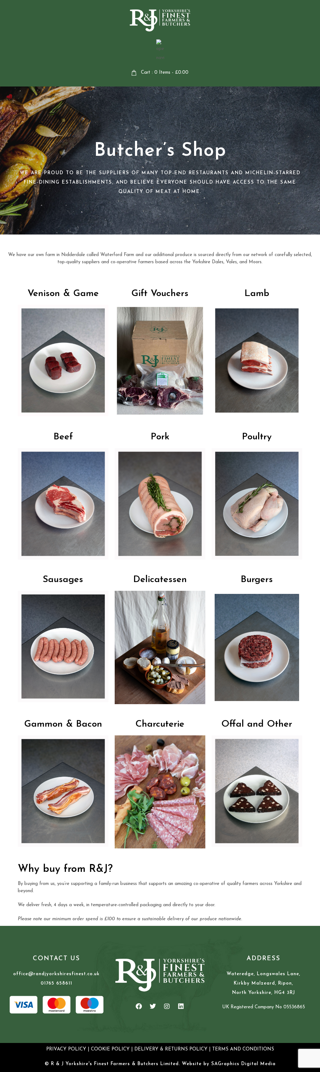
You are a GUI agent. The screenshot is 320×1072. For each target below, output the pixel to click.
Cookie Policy (110, 1049)
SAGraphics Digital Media (243, 1064)
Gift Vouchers (159, 294)
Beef (63, 437)
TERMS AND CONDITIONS (243, 1049)
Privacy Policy (66, 1049)
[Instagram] (167, 1006)
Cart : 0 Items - (164, 72)
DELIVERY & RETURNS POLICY (171, 1049)
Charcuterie (159, 724)
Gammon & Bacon (63, 724)
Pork (160, 437)
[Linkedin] (181, 1006)
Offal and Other (256, 724)
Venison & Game (63, 294)
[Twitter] (153, 1006)
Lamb (256, 294)
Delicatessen (160, 580)
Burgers (257, 580)
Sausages (63, 580)
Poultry (257, 437)
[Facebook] (138, 1006)
